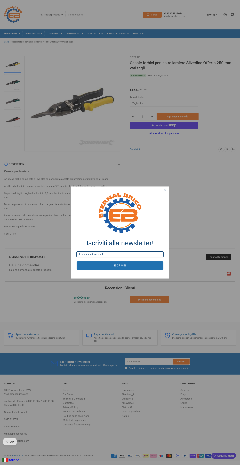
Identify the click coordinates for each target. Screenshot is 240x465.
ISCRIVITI (120, 265)
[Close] (165, 190)
